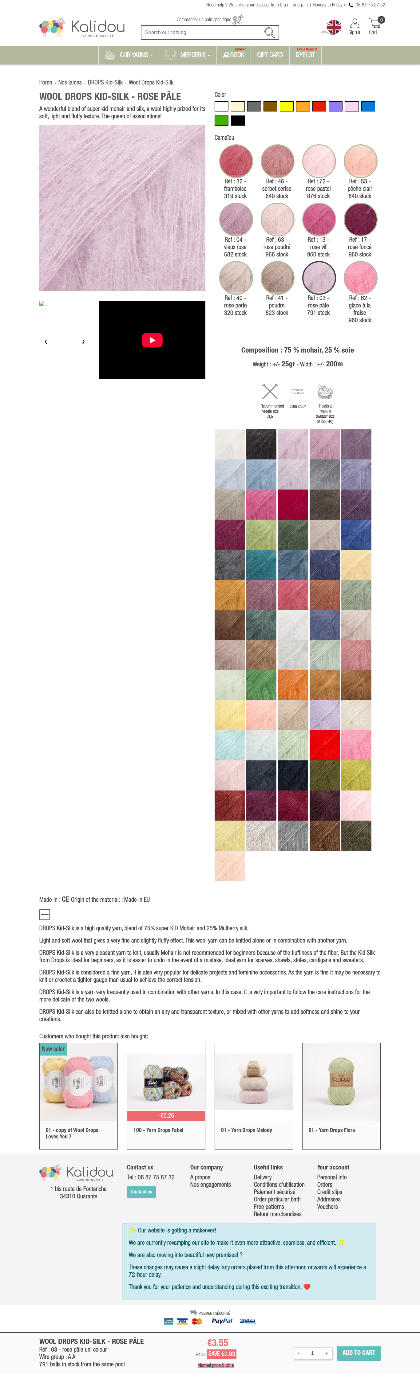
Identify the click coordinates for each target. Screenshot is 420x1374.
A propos (200, 1178)
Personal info (332, 1178)
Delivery (262, 1178)
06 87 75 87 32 (370, 5)
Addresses (329, 1200)
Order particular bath (277, 1200)
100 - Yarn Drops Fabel (158, 1130)
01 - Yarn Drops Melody (246, 1130)
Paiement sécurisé (274, 1192)
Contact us (141, 1192)
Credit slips (329, 1192)
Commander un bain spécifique (204, 20)
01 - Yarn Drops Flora (332, 1130)
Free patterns (269, 1207)
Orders (324, 1185)
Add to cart (359, 1353)
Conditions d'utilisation (279, 1185)
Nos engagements (210, 1185)
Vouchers (327, 1207)
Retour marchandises (278, 1214)
